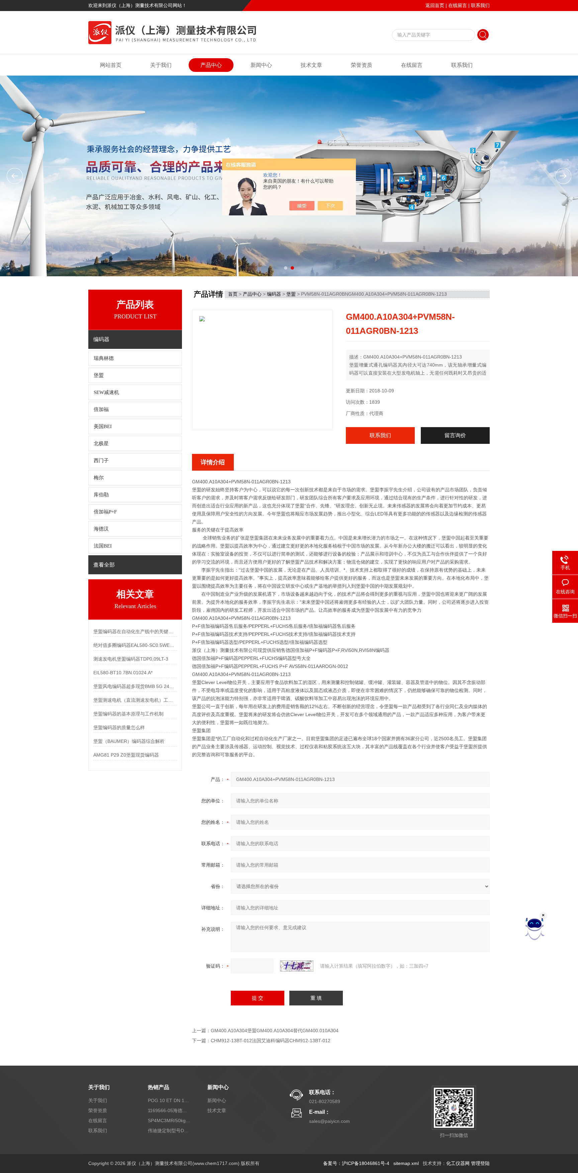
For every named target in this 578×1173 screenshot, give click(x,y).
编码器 (274, 294)
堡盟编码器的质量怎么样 (119, 727)
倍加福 (101, 409)
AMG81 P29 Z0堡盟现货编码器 (126, 755)
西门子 (101, 460)
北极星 (101, 443)
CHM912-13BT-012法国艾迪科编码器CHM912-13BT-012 (270, 1040)
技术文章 (311, 65)
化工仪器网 (458, 1163)
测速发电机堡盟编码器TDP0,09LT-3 (130, 659)
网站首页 (110, 65)
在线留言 (457, 5)
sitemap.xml (406, 1163)
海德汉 (101, 528)
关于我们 (161, 65)
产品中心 (211, 65)
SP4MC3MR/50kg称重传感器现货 (169, 1120)
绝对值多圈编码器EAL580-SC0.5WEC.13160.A (135, 645)
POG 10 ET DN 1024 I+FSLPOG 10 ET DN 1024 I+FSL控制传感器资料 (169, 1100)
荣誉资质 (361, 65)
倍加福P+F (105, 511)
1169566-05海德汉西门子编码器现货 (169, 1110)
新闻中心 (261, 65)
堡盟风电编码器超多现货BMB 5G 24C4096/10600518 (135, 686)
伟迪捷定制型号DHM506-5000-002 (169, 1130)
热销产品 (158, 1087)
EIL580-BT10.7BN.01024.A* (123, 672)
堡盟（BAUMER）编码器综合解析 (129, 741)
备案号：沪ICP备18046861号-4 (356, 1163)
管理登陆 (480, 1163)
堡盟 (99, 375)
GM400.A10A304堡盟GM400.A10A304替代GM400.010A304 (275, 1030)
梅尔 (99, 477)
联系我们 (480, 5)
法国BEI (103, 546)
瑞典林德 (104, 358)
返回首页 (434, 5)
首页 (232, 294)
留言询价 (455, 435)
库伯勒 (101, 494)
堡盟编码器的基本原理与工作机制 (128, 713)
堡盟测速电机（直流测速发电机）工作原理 (135, 700)
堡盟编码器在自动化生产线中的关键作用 (135, 631)
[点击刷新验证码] (296, 966)
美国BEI (103, 426)
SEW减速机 (106, 392)
